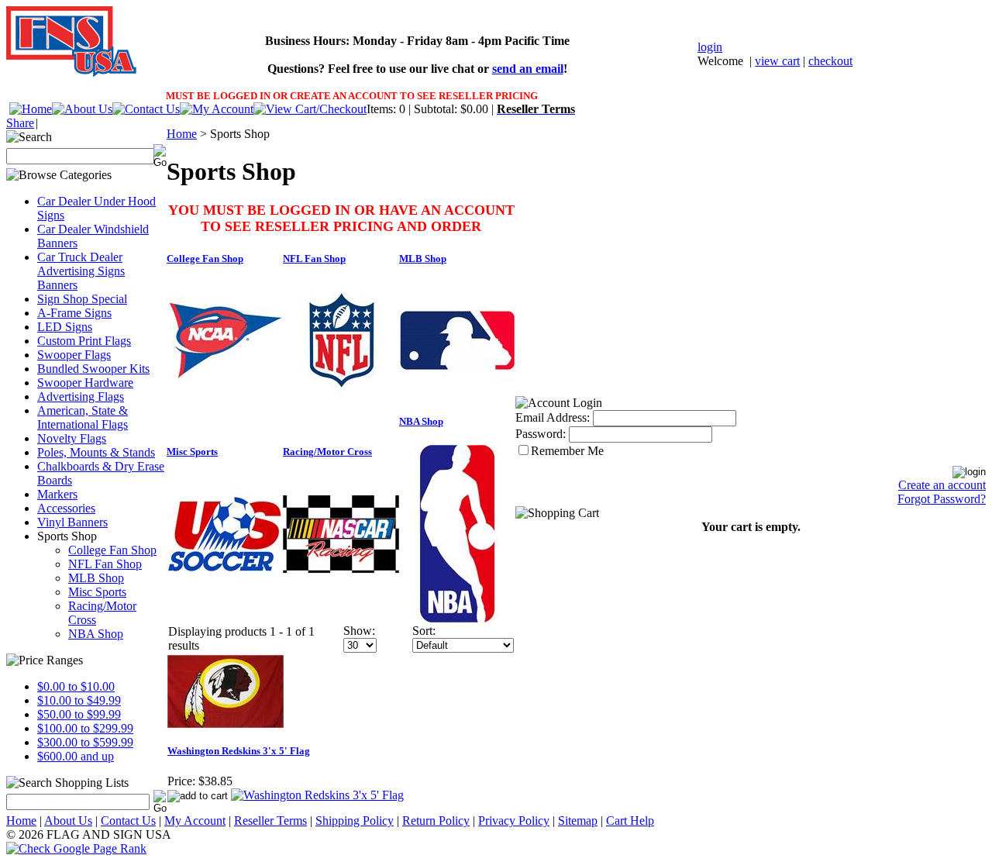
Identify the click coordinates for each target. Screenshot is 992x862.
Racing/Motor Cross (327, 451)
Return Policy (436, 820)
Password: (540, 433)
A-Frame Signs (74, 312)
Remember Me (567, 450)
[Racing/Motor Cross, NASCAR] (341, 588)
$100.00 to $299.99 (85, 728)
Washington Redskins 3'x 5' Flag (238, 751)
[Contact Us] (146, 109)
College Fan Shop (112, 550)
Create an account (942, 484)
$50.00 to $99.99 (79, 714)
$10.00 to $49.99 (79, 700)
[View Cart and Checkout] (310, 109)
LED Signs (64, 326)
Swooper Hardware (85, 382)
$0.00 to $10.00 (76, 686)
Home (182, 133)
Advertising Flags (80, 396)
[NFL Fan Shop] (341, 394)
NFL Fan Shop (105, 564)
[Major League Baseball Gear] (457, 394)
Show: (359, 630)
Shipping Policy (354, 820)
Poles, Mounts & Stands (96, 452)
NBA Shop (95, 633)
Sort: (424, 630)
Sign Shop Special (82, 298)
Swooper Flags (74, 354)
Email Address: (552, 417)
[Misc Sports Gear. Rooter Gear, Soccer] (225, 588)
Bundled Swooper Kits (93, 368)
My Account (195, 820)
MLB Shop (96, 577)
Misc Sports (97, 591)
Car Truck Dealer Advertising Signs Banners (81, 270)
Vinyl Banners (72, 522)
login (710, 46)
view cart (777, 60)
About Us (68, 820)
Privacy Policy (513, 820)
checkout (830, 60)
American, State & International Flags (82, 417)
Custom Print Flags (84, 340)
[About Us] (82, 109)
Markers (57, 494)
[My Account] (216, 109)
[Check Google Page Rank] (496, 849)
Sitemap (578, 820)
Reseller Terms (270, 820)
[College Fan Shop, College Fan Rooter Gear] (225, 394)
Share (20, 122)
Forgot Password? (941, 498)
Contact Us (128, 820)
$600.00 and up (75, 756)
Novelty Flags (71, 438)
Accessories (66, 508)
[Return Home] (30, 109)
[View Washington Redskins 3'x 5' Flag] (317, 795)
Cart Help (630, 820)
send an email (527, 68)
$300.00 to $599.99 (85, 742)
